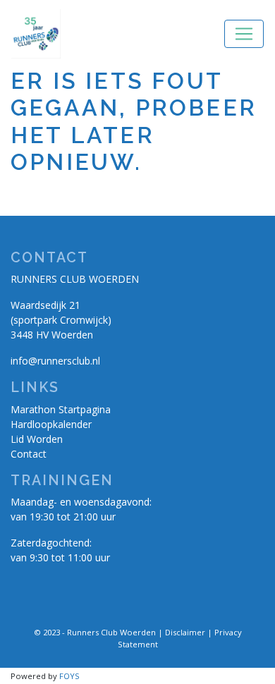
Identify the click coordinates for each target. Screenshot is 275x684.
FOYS (69, 676)
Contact (29, 453)
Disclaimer (185, 632)
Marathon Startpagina (61, 409)
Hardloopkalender (51, 424)
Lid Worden (37, 439)
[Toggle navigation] (244, 34)
